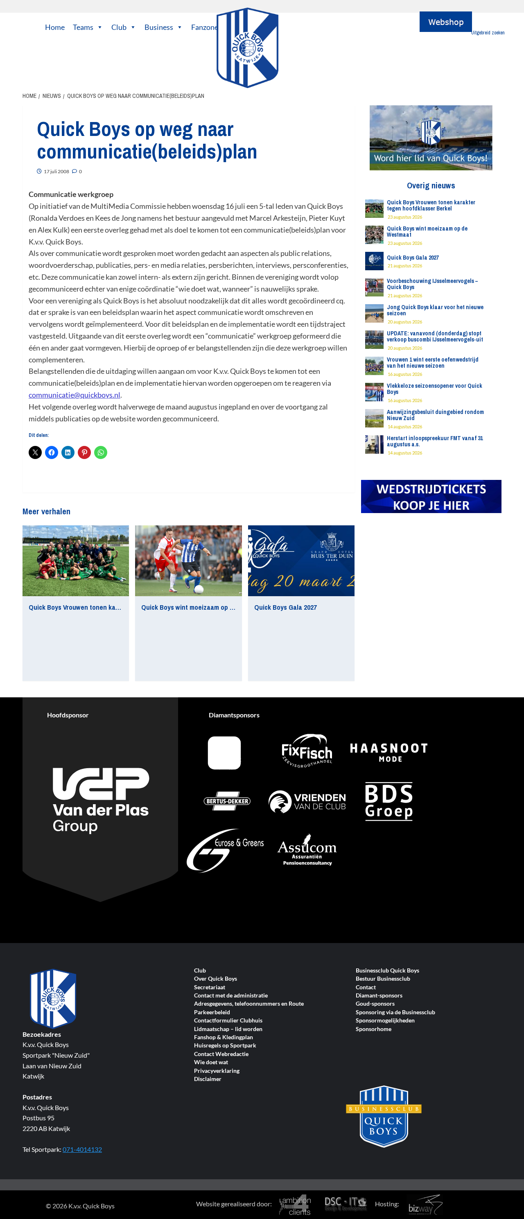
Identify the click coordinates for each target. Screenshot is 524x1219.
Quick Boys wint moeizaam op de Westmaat (204, 607)
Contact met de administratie (231, 996)
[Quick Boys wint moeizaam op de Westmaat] (188, 561)
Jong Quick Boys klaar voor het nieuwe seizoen (435, 310)
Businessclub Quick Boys (387, 971)
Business (159, 27)
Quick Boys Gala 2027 (285, 607)
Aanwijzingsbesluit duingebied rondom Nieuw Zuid (435, 415)
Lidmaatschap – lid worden (228, 1029)
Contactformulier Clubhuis (228, 1021)
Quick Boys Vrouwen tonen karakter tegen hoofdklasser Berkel (121, 607)
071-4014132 (82, 1149)
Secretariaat (209, 987)
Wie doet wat (211, 1062)
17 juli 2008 (56, 171)
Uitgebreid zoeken (488, 32)
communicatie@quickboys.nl (74, 394)
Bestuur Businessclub (383, 979)
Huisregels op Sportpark (225, 1046)
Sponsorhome (373, 1029)
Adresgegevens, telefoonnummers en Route (249, 1004)
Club (118, 27)
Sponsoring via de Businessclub (395, 1012)
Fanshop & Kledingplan (223, 1037)
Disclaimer (207, 1079)
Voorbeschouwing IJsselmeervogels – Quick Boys (432, 284)
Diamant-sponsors (379, 996)
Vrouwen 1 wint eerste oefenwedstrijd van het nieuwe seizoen (433, 362)
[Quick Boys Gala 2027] (301, 561)
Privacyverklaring (216, 1071)
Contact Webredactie (221, 1054)
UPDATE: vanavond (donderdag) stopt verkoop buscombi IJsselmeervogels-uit (435, 336)
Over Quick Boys (215, 979)
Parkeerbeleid (212, 1012)
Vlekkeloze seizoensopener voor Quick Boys (434, 389)
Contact (366, 987)
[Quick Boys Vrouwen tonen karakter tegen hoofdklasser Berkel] (76, 561)
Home (55, 27)
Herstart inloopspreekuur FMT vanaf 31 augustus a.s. (435, 441)
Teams (83, 27)
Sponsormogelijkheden (385, 1021)
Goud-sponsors (375, 1004)
